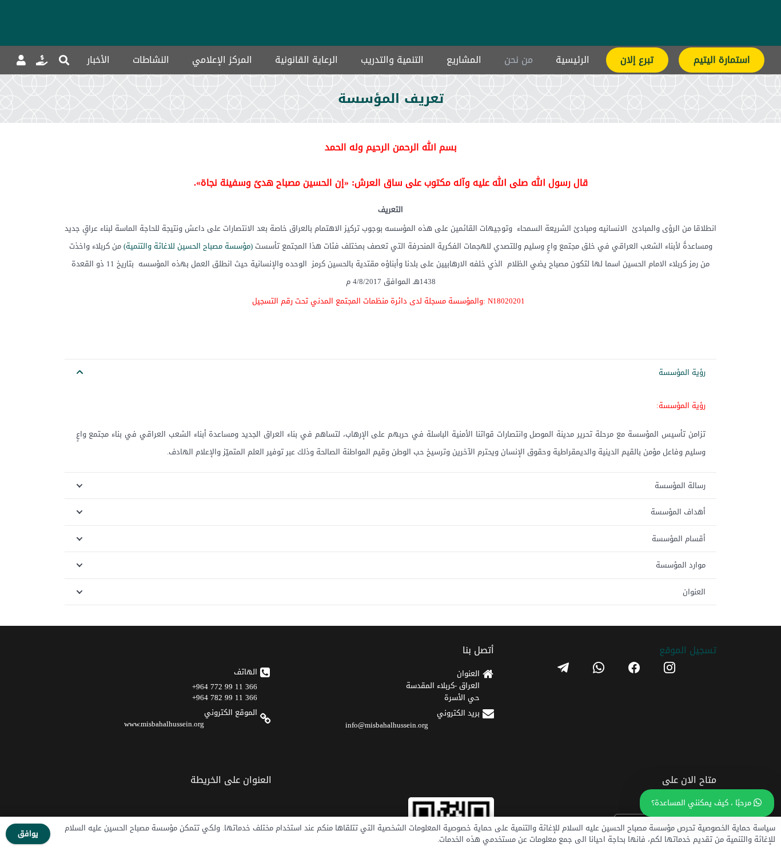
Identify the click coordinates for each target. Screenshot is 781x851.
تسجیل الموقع (687, 650)
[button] (64, 60)
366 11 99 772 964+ (224, 687)
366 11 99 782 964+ (224, 697)
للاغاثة (164, 246)
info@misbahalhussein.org (386, 725)
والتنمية (139, 246)
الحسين (189, 246)
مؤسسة (237, 246)
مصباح (212, 246)
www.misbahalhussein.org (164, 724)
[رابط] (41, 60)
